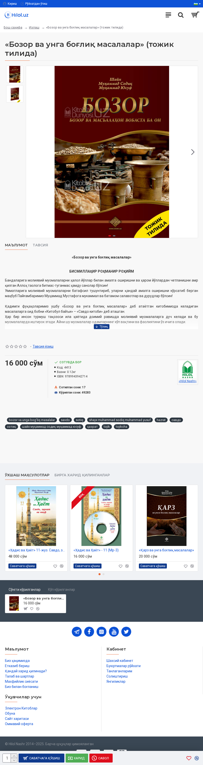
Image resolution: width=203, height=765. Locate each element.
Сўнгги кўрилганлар (25, 590)
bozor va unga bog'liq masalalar (32, 420)
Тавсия (40, 245)
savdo (65, 420)
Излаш (34, 27)
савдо (176, 420)
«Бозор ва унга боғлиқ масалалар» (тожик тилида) (43, 598)
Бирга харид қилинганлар (82, 475)
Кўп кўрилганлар (61, 590)
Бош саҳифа (13, 27)
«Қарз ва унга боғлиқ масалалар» (166, 550)
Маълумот (16, 245)
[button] (31, 152)
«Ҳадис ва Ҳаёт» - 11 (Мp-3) (96, 550)
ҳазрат (92, 426)
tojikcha (121, 426)
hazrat (161, 420)
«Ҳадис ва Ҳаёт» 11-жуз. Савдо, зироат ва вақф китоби (37, 550)
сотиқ (11, 426)
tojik (107, 426)
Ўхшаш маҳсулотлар (27, 475)
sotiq (79, 420)
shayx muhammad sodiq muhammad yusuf (120, 420)
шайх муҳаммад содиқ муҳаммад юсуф (51, 426)
